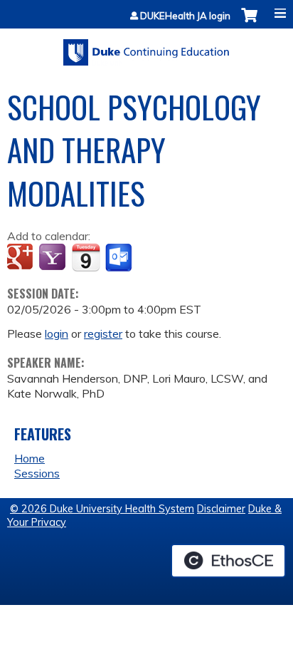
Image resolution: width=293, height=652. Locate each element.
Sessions (37, 473)
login (56, 333)
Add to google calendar (21, 258)
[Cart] (249, 22)
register (103, 333)
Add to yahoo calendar (53, 258)
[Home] (146, 47)
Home (29, 458)
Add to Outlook (119, 258)
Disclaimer (221, 508)
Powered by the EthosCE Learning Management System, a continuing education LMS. (228, 561)
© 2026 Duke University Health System (102, 508)
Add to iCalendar (85, 257)
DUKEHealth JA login (185, 16)
